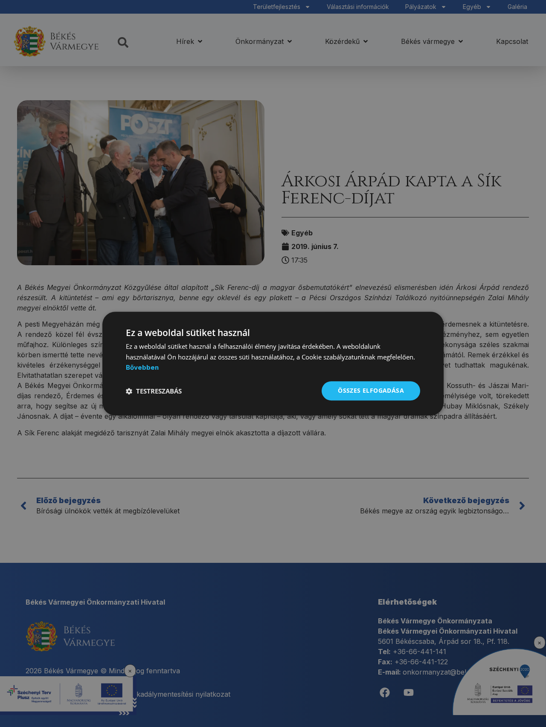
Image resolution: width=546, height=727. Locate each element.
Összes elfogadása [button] (371, 391)
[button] (154, 391)
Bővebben (142, 368)
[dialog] (273, 364)
